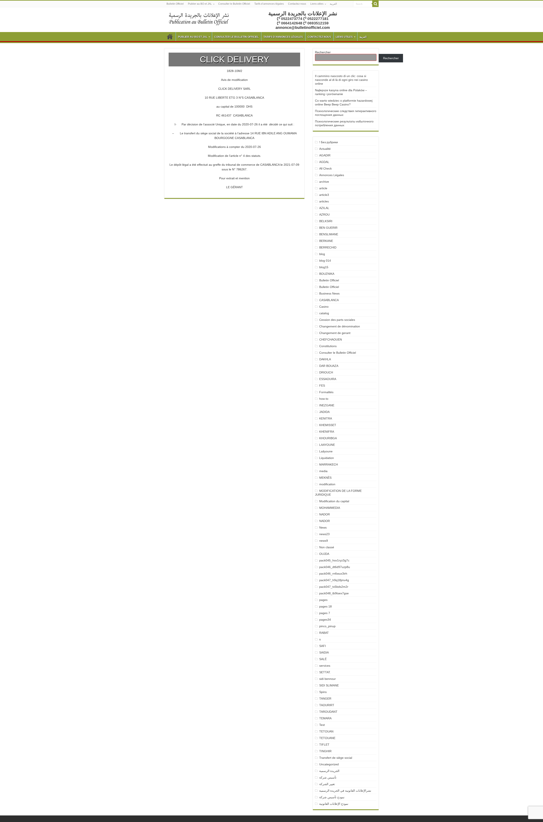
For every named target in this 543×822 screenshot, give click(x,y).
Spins (323, 692)
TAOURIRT (327, 705)
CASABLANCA (329, 300)
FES (322, 385)
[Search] (375, 4)
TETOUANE (327, 738)
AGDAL (324, 162)
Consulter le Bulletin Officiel (234, 3)
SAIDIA (324, 652)
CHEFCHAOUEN (330, 339)
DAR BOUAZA (328, 366)
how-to (323, 398)
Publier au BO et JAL (200, 3)
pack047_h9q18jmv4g (334, 580)
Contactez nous (297, 3)
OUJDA (324, 553)
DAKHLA (325, 359)
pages (323, 600)
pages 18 (325, 606)
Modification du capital (334, 501)
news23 (324, 534)
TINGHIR (325, 751)
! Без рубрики (328, 142)
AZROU (324, 214)
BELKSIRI (325, 221)
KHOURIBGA (328, 438)
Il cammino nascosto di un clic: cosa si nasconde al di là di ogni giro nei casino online (341, 79)
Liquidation (326, 458)
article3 (324, 194)
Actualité (325, 148)
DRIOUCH (326, 372)
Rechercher (323, 52)
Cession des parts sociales (337, 319)
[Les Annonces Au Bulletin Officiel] (199, 18)
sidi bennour (327, 678)
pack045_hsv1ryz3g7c (334, 560)
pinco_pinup (327, 626)
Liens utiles (316, 3)
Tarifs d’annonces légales (269, 3)
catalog (324, 313)
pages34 (325, 619)
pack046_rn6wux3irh (333, 573)
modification (327, 484)
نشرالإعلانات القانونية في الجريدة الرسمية (345, 790)
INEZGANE (326, 405)
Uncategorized (329, 764)
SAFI (322, 646)
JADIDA (324, 412)
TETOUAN (326, 731)
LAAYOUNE (327, 444)
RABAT (324, 632)
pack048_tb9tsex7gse (334, 593)
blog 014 (325, 260)
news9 (323, 540)
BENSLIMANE (328, 234)
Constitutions (328, 346)
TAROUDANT (328, 711)
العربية (333, 3)
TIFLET (324, 744)
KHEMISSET (327, 425)
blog (322, 254)
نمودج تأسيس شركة (331, 797)
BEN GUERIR (328, 227)
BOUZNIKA (326, 273)
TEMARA (327, 718)
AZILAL (324, 208)
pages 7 (324, 613)
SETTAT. (325, 672)
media (323, 471)
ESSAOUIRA (327, 379)
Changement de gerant (334, 333)
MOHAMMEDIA (329, 507)
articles (324, 201)
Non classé (326, 547)
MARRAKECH (328, 464)
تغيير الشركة (327, 784)
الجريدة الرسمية (329, 771)
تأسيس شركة (327, 777)
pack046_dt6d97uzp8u (334, 567)
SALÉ (323, 659)
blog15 (323, 267)
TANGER (325, 698)
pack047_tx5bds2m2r (333, 586)
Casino (324, 306)
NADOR (324, 514)
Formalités (326, 392)
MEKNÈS (325, 477)
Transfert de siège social (335, 757)
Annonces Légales (331, 175)
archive (324, 181)
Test (322, 725)
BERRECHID (328, 247)
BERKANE (326, 241)
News (323, 527)
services (324, 665)
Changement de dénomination (339, 326)
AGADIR (324, 155)
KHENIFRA (326, 431)
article (323, 188)
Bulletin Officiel (175, 3)
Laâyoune (326, 451)
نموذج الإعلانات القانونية (333, 803)
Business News (329, 293)
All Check (325, 168)
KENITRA (325, 418)
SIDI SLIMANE (330, 685)
